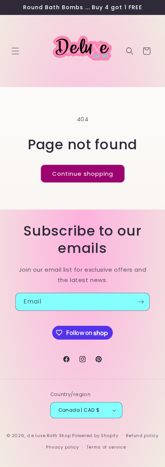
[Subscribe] (140, 302)
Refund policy (142, 435)
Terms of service (106, 447)
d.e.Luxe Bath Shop (49, 435)
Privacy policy (62, 447)
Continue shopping (82, 174)
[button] (15, 51)
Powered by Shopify (95, 435)
